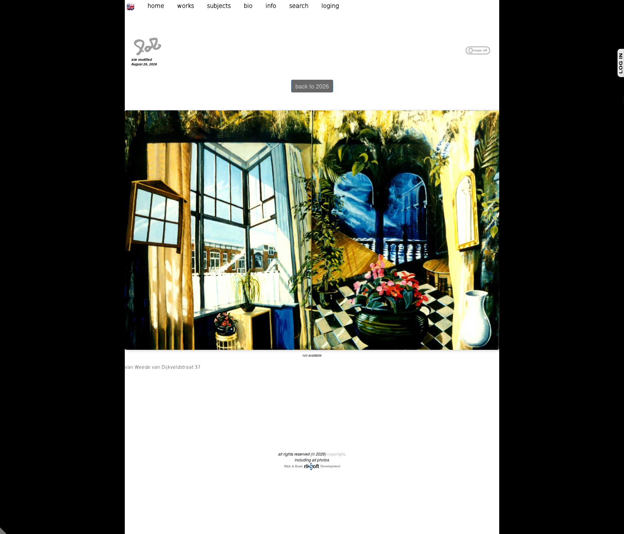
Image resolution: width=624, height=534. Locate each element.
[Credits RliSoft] (311, 466)
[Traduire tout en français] (137, 6)
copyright (336, 454)
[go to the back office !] (3, 530)
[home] (147, 46)
